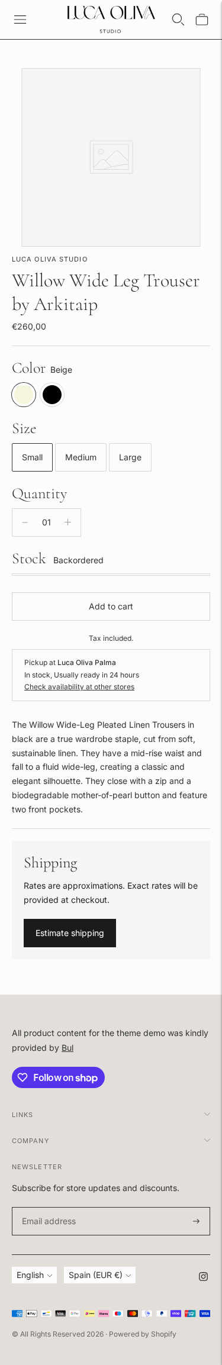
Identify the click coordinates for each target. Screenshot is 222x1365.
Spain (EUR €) (96, 1275)
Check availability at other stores (79, 686)
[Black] (52, 394)
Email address (47, 1207)
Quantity (39, 493)
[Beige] (24, 394)
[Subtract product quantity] (24, 522)
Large (130, 457)
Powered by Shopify (142, 1333)
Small (32, 457)
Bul (67, 1048)
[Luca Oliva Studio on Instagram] (203, 1278)
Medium (80, 457)
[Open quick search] (178, 20)
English (30, 1275)
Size (24, 428)
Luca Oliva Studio (50, 259)
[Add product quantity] (68, 522)
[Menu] (20, 20)
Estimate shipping (70, 933)
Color (29, 368)
